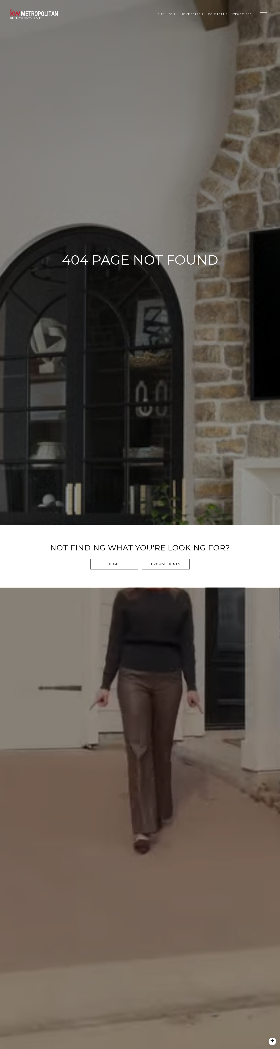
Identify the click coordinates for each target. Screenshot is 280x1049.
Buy (161, 14)
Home (114, 564)
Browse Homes (165, 564)
